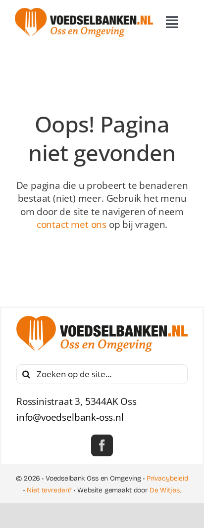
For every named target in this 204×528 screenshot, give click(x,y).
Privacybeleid (167, 478)
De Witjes (165, 490)
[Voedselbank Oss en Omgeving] (84, 12)
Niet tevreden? (49, 490)
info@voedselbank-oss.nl (70, 417)
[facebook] (102, 445)
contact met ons (71, 224)
